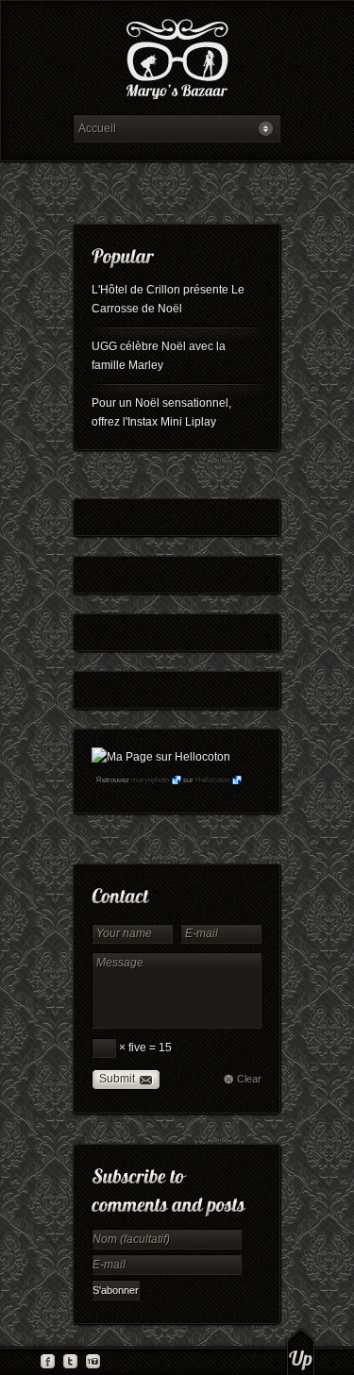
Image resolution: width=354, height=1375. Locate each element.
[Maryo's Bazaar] (176, 62)
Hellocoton (212, 780)
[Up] (300, 1351)
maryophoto (150, 780)
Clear (249, 1078)
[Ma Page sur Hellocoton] (161, 756)
